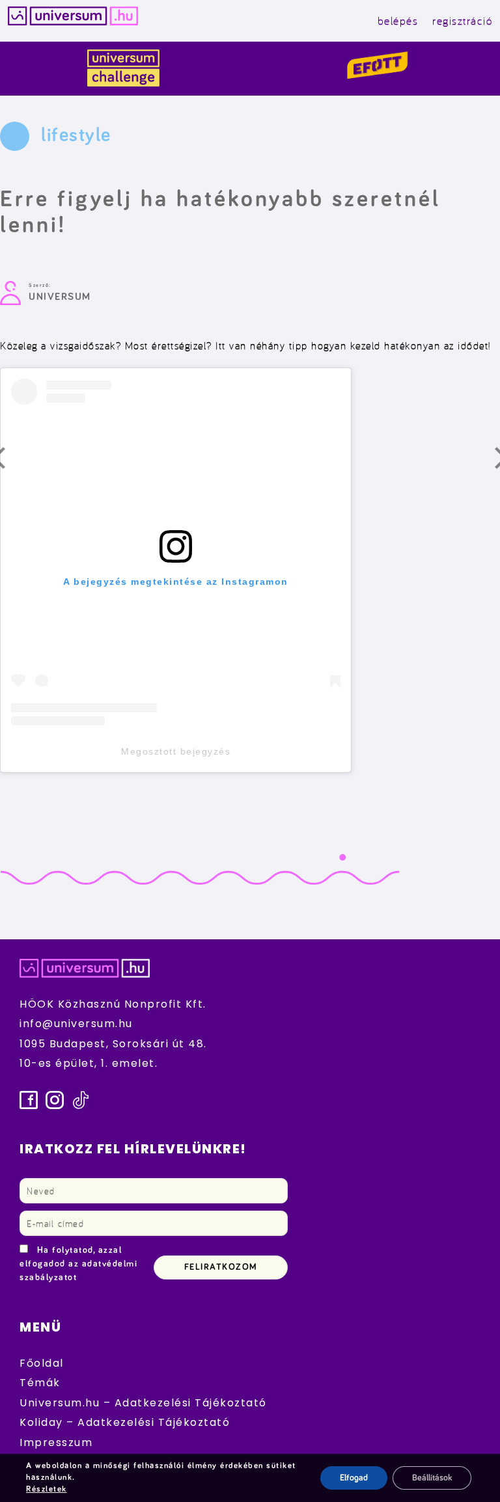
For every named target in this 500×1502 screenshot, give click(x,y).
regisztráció (462, 20)
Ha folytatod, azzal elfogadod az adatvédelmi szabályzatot (78, 1264)
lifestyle (76, 135)
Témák (40, 1382)
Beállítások (432, 1477)
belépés (398, 20)
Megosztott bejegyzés (175, 751)
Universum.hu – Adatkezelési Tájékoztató (143, 1402)
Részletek (46, 1489)
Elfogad (354, 1477)
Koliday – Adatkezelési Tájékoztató (125, 1422)
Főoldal (42, 1363)
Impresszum (56, 1442)
